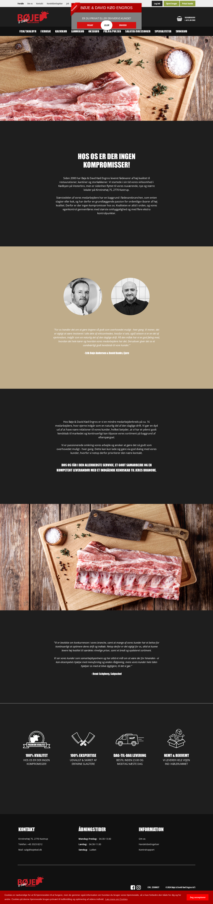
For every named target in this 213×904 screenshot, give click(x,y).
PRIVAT (90, 25)
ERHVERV (123, 25)
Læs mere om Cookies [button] (116, 899)
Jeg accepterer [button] (198, 897)
